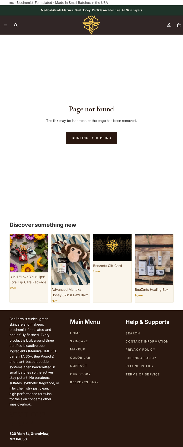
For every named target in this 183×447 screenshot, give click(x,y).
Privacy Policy (141, 350)
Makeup (77, 349)
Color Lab (80, 357)
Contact (78, 366)
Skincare (79, 341)
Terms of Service (143, 374)
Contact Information (147, 341)
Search (133, 333)
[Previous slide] (15, 253)
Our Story (80, 374)
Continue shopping (91, 138)
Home (75, 333)
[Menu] (5, 25)
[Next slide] (43, 253)
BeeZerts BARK (84, 382)
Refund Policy (140, 366)
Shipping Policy (141, 358)
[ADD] (40, 265)
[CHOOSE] (124, 253)
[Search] (15, 25)
